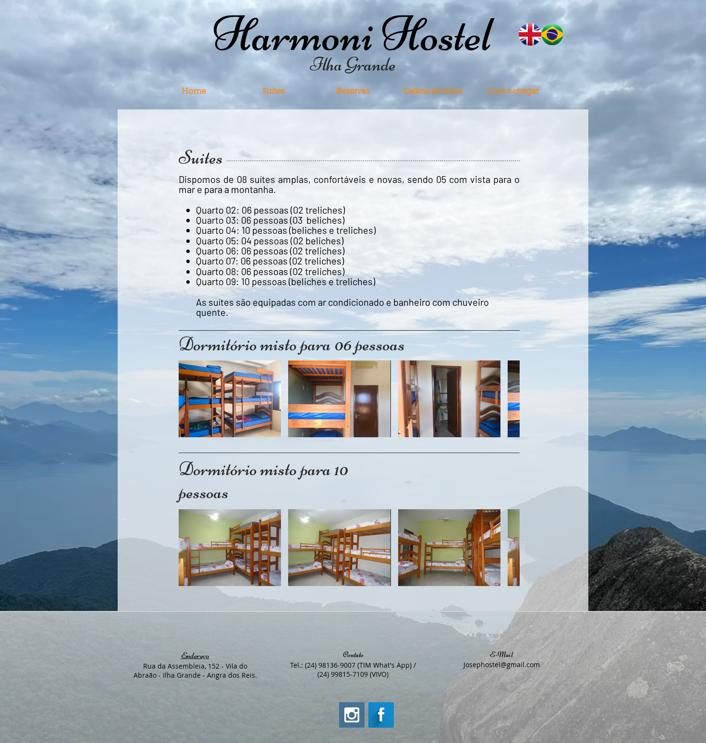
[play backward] (191, 398)
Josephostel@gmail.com (501, 664)
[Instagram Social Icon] (352, 715)
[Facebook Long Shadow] (381, 715)
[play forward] (508, 398)
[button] (230, 398)
